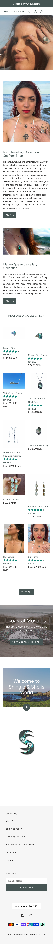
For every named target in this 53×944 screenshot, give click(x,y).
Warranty (11, 852)
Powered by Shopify (36, 934)
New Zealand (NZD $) (25, 906)
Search (9, 820)
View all (26, 592)
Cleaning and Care (15, 836)
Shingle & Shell (22, 934)
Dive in (10, 301)
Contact (10, 860)
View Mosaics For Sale (26, 642)
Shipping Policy (14, 828)
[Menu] (48, 11)
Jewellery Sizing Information (20, 844)
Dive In (10, 215)
